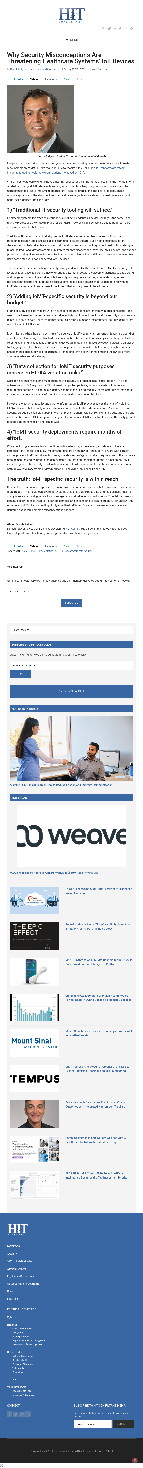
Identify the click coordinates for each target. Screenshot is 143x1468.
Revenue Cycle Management (27, 1344)
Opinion (11, 1317)
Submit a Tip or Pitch (72, 691)
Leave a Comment (98, 69)
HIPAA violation (45, 551)
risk (90, 551)
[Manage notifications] (135, 1460)
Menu (74, 40)
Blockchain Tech (21, 1360)
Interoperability (20, 1336)
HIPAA (32, 551)
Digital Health (14, 1352)
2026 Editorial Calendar (19, 1261)
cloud (25, 551)
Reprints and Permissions (20, 1276)
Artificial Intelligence (23, 1356)
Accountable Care (21, 1390)
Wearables (17, 1372)
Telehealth (18, 1367)
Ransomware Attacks (75, 551)
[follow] (111, 29)
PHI (61, 551)
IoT (56, 551)
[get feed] (105, 29)
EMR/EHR (17, 1332)
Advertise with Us (16, 1268)
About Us (12, 1253)
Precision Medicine (22, 1363)
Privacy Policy (104, 1451)
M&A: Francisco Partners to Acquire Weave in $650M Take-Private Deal (54, 873)
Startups (11, 1379)
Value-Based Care (16, 1386)
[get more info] (133, 29)
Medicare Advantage (23, 1394)
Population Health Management (29, 1340)
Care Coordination (22, 1328)
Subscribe (12, 1298)
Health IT (12, 1324)
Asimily (75, 528)
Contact (11, 1291)
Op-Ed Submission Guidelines (23, 1283)
